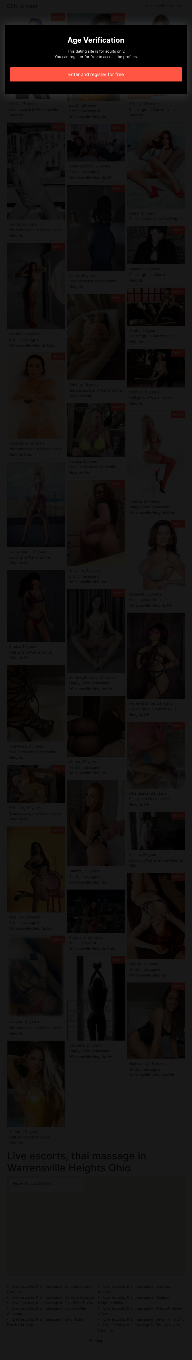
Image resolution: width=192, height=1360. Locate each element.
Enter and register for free (96, 74)
